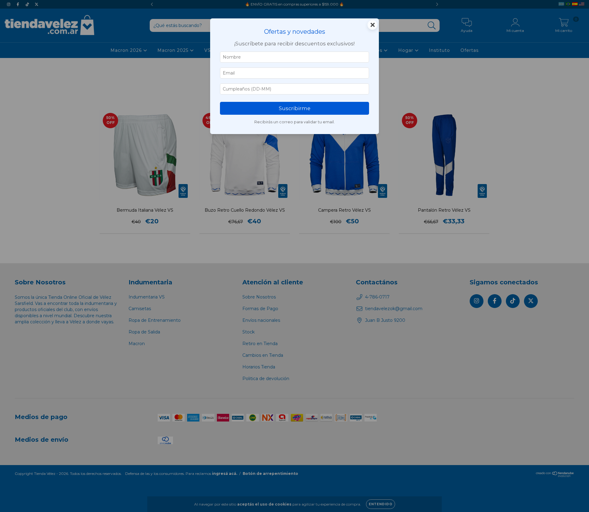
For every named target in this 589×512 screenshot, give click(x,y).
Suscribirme (294, 108)
